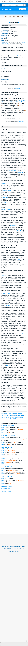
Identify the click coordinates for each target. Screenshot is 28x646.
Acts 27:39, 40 (20, 102)
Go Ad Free (3, 642)
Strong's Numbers (6, 415)
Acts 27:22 (9, 305)
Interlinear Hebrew (17, 413)
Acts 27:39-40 (6, 209)
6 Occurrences (5, 488)
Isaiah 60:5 (21, 172)
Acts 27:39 (4, 467)
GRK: (3, 427)
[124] (26, 291)
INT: (2, 432)
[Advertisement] (14, 525)
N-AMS (12, 425)
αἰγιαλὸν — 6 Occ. (6, 492)
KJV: (2, 431)
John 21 (3, 250)
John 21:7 (20, 259)
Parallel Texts (14, 419)
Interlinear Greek (6, 413)
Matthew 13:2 (6, 183)
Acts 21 (21, 333)
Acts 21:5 (12, 102)
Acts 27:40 (4, 476)
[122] (2, 291)
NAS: (2, 429)
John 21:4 (6, 102)
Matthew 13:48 (6, 190)
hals (17, 56)
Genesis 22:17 (13, 170)
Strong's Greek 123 (7, 486)
